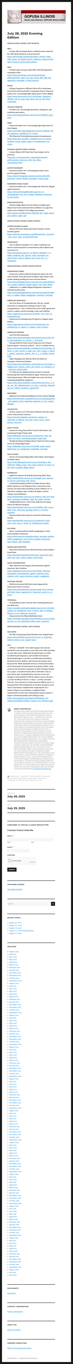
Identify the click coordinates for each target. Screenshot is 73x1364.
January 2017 (14, 1256)
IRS (17, 780)
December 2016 (15, 1259)
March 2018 (13, 1219)
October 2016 (14, 1264)
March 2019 (13, 1187)
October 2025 (14, 978)
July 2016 (12, 1272)
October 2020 (14, 1137)
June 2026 (13, 957)
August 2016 (14, 1270)
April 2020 (13, 1153)
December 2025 (15, 973)
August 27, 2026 (15, 933)
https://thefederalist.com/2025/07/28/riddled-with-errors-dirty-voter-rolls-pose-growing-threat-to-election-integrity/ (30, 510)
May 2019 (12, 1182)
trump (40, 780)
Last (32, 842)
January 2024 (14, 1034)
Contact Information (15, 1311)
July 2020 (12, 1145)
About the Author (14, 1330)
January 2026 (14, 970)
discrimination (11, 778)
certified (37, 776)
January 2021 (14, 1129)
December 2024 (15, 1005)
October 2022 (14, 1073)
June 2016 (13, 1275)
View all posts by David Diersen (42, 769)
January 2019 (14, 1193)
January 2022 (14, 1097)
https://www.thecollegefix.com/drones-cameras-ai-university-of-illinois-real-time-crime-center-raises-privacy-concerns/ (28, 419)
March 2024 (13, 1028)
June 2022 (13, 1084)
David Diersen (14, 776)
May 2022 (13, 1087)
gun (31, 778)
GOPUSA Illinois (12, 1358)
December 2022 (15, 1068)
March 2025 (13, 997)
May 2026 (13, 959)
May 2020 (13, 1150)
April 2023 (13, 1058)
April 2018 (13, 1217)
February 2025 (14, 999)
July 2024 (12, 1018)
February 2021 (14, 1126)
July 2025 (12, 986)
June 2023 (13, 1052)
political (27, 780)
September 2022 (15, 1076)
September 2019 (15, 1172)
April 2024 (13, 1026)
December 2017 (15, 1227)
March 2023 (13, 1060)
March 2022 (13, 1092)
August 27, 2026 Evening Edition (21, 931)
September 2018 (15, 1203)
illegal (35, 778)
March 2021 (13, 1124)
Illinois (44, 778)
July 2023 (12, 1050)
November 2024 (15, 1007)
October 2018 (14, 1201)
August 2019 (14, 1174)
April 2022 (13, 1089)
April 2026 (13, 962)
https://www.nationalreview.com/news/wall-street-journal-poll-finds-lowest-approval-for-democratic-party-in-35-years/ (30, 592)
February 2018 (14, 1222)
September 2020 (15, 1140)
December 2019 (15, 1164)
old (23, 780)
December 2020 (15, 1132)
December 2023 (15, 1036)
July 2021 (12, 1113)
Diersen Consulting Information (19, 1348)
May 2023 (13, 1055)
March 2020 (13, 1156)
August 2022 (14, 1079)
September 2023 (15, 1044)
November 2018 (15, 1198)
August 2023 (14, 1047)
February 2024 (14, 1031)
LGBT (20, 780)
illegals (39, 778)
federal (24, 778)
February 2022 (14, 1095)
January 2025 (14, 1002)
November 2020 (15, 1134)
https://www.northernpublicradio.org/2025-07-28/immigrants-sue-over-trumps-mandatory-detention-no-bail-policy (29, 194)
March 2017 (13, 1251)
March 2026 (13, 965)
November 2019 (15, 1166)
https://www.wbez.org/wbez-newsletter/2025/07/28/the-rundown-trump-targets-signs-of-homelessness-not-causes (29, 141)
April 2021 (13, 1121)
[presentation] (21, 861)
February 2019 (14, 1190)
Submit (12, 870)
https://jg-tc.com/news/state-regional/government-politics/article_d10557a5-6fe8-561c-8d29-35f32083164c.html (27, 160)
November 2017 (15, 1230)
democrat (47, 776)
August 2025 (14, 983)
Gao (28, 778)
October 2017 (14, 1233)
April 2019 (13, 1185)
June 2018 (13, 1211)
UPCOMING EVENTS (15, 889)
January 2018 (14, 1225)
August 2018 (13, 1206)
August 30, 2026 (15, 923)
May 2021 (12, 1119)
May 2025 (13, 991)
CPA (42, 776)
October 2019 (14, 1169)
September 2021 (15, 1108)
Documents (11, 1293)
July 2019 (12, 1177)
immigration (11, 780)
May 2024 (13, 1023)
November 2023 (15, 1039)
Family (19, 778)
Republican (34, 780)
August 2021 (13, 1111)
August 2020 (14, 1142)
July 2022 (12, 1081)
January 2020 (14, 1161)
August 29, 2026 (15, 925)
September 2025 (15, 981)
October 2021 (14, 1105)
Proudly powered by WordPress (28, 1358)
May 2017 (12, 1246)
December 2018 (15, 1195)
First (9, 842)
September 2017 (15, 1235)
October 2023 (14, 1042)
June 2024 (13, 1020)
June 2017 (12, 1243)
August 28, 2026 (15, 928)
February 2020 (14, 1158)
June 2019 (13, 1180)
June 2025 (13, 989)
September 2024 (15, 1013)
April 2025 (13, 994)
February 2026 (14, 967)
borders (32, 776)
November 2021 (15, 1103)
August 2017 (13, 1238)
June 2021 (13, 1116)
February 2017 (14, 1254)
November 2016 (15, 1262)
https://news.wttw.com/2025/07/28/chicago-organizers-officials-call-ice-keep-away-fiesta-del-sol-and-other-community (29, 99)
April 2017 (13, 1248)
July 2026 (12, 954)
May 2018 (12, 1214)
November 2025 (15, 975)
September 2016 (15, 1267)
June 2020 (13, 1148)
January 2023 (14, 1066)
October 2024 (14, 1010)
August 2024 (14, 1015)
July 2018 (12, 1209)
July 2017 (12, 1240)
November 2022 (15, 1071)
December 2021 (15, 1100)
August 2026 (14, 952)
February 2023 (14, 1063)
